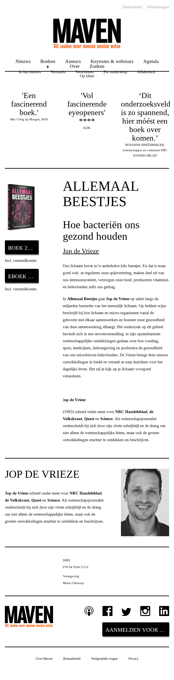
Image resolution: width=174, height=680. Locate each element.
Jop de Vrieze (81, 251)
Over (75, 66)
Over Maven (44, 658)
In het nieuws (30, 71)
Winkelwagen (158, 7)
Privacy (133, 658)
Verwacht (58, 71)
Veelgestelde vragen (104, 658)
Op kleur (87, 75)
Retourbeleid (71, 658)
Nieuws (23, 61)
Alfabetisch (146, 71)
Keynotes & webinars (112, 61)
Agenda (151, 61)
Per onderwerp (115, 71)
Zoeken (97, 66)
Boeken (47, 61)
